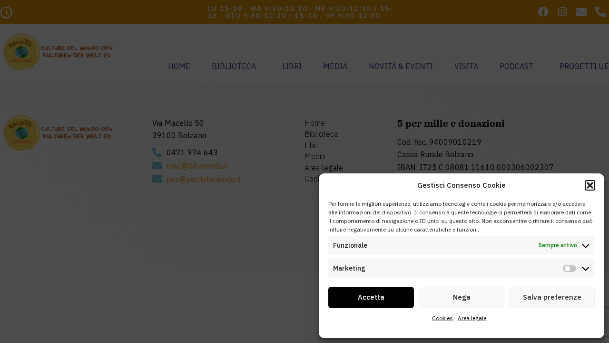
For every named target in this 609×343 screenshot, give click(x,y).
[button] (590, 185)
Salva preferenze (552, 297)
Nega (462, 297)
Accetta (371, 297)
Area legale (472, 318)
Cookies (442, 318)
